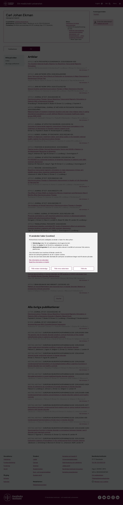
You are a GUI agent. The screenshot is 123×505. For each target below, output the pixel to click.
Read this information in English (39, 262)
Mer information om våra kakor (39, 260)
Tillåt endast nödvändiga (39, 269)
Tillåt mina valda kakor (61, 269)
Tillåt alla (84, 269)
